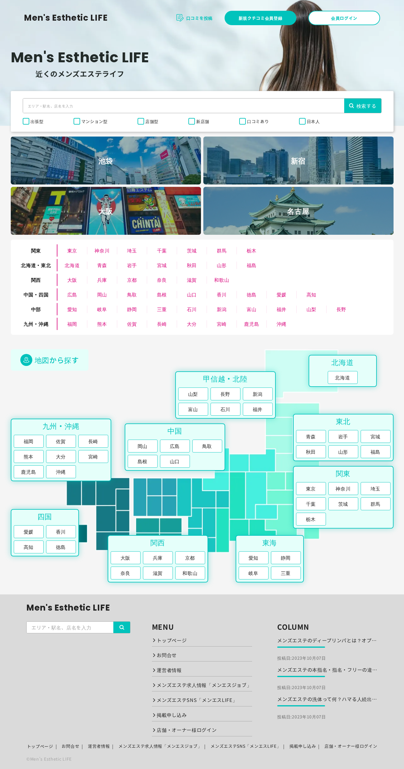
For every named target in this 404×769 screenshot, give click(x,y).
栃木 (252, 250)
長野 (341, 309)
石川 (192, 309)
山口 (192, 294)
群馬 (222, 250)
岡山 (102, 294)
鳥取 (132, 294)
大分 (192, 323)
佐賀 (132, 323)
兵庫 (102, 279)
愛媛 (281, 294)
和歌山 (221, 279)
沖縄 (281, 323)
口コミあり (258, 121)
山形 (222, 265)
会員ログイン (344, 18)
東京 (72, 250)
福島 (252, 265)
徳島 (252, 294)
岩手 (132, 265)
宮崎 (222, 323)
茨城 (192, 250)
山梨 (311, 309)
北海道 (72, 265)
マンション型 (94, 121)
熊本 (102, 323)
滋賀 (192, 279)
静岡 (132, 309)
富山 (252, 309)
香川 (222, 294)
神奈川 (101, 250)
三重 (162, 309)
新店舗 (202, 121)
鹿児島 (251, 323)
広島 (72, 294)
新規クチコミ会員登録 (261, 18)
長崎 (162, 323)
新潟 (222, 309)
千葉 (162, 250)
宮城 (162, 265)
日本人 (313, 121)
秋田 (192, 265)
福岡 (72, 323)
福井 (281, 309)
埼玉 (132, 250)
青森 (102, 265)
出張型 (37, 121)
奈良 (162, 279)
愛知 (72, 309)
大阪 (72, 279)
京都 (132, 279)
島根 (162, 294)
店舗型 (151, 121)
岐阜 (102, 309)
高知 (311, 294)
